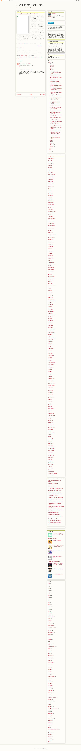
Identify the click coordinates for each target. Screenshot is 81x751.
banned (49, 618)
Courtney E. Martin (51, 221)
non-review (50, 685)
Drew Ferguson (50, 242)
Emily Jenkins (50, 256)
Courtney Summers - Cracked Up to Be (55, 490)
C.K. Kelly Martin (51, 204)
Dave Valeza (50, 230)
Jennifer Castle (50, 309)
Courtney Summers (51, 227)
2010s (20, 56)
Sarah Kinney (50, 438)
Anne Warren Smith (51, 174)
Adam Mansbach (51, 156)
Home (31, 94)
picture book (50, 692)
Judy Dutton (50, 336)
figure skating (50, 655)
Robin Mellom (50, 429)
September (52, 65)
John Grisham (50, 325)
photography (40, 56)
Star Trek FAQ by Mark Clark (55, 101)
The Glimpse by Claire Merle (55, 90)
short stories (50, 706)
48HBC (49, 604)
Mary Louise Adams (51, 383)
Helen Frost (50, 281)
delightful (27, 56)
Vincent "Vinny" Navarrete (52, 473)
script (49, 702)
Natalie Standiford (51, 408)
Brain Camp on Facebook (52, 486)
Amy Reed (50, 167)
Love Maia (50, 376)
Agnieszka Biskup (51, 158)
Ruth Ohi (49, 431)
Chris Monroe (50, 214)
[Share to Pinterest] (33, 55)
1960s (49, 588)
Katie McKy (50, 350)
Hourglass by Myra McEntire (55, 86)
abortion (49, 606)
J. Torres (49, 288)
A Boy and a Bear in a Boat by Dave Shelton (55, 110)
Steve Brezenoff (51, 455)
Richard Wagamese (51, 425)
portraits (49, 695)
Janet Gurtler (50, 297)
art (48, 611)
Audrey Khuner (50, 179)
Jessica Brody (50, 313)
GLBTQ (49, 660)
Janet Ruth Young (51, 299)
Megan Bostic (50, 387)
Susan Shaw (50, 459)
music (49, 678)
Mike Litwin (50, 399)
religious (49, 699)
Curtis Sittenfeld (51, 228)
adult (24, 56)
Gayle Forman (50, 265)
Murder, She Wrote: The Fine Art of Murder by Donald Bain (58, 546)
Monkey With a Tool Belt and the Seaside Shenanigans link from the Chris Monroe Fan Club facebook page (56, 510)
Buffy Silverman (51, 202)
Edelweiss (50, 644)
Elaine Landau (50, 246)
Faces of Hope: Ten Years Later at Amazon (55, 497)
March (51, 143)
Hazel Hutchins (50, 279)
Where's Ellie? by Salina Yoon (58, 574)
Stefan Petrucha (51, 450)
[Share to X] (31, 55)
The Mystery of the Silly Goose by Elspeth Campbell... (56, 122)
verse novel (50, 734)
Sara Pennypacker (51, 432)
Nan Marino (50, 404)
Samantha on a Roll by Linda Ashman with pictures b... (55, 133)
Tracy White (50, 466)
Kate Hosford (50, 339)
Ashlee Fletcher (51, 177)
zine (48, 741)
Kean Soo (49, 351)
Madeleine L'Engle (51, 378)
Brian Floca (50, 197)
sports (49, 711)
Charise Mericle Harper (52, 211)
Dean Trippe (50, 235)
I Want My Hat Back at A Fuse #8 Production (55, 501)
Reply (20, 66)
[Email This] (29, 55)
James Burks (50, 292)
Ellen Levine (50, 253)
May (51, 140)
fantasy (49, 651)
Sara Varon (50, 434)
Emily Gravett (50, 255)
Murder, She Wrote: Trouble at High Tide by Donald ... (55, 130)
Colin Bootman (50, 216)
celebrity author (50, 632)
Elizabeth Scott (50, 251)
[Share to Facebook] (32, 55)
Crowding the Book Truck (29, 4)
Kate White (50, 343)
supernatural (50, 713)
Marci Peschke (50, 380)
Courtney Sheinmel (51, 225)
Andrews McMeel (39, 45)
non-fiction (36, 56)
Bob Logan (50, 190)
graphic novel (50, 662)
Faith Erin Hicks (51, 258)
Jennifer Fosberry (51, 311)
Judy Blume (50, 334)
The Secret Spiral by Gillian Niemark (54, 522)
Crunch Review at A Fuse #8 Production (55, 493)
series (49, 704)
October (51, 63)
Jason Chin (50, 302)
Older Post (42, 94)
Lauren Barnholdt (51, 364)
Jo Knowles (50, 318)
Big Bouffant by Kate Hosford (53, 483)
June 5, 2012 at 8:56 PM (27, 63)
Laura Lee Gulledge (51, 362)
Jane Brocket (50, 295)
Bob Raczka (50, 191)
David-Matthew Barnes (52, 234)
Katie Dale (50, 346)
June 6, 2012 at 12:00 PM (28, 69)
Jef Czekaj (50, 306)
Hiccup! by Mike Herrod (57, 540)
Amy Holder (50, 165)
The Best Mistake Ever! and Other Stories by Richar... (56, 89)
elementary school (51, 646)
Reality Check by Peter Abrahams (54, 561)
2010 (50, 149)
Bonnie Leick (50, 193)
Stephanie (21, 63)
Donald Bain (50, 241)
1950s (49, 586)
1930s (49, 583)
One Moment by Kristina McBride (55, 77)
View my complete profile (52, 18)
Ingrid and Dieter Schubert (52, 285)
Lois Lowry (50, 374)
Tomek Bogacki (50, 464)
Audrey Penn (50, 181)
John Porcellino (50, 327)
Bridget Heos (50, 198)
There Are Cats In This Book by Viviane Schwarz (55, 83)
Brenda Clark (50, 195)
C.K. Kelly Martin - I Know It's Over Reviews (55, 488)
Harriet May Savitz (51, 278)
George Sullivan (51, 267)
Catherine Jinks (50, 207)
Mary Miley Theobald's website (25, 43)
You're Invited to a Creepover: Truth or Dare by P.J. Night (58, 564)
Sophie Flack (50, 445)
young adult (50, 739)
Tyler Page (50, 469)
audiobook (50, 613)
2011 (50, 148)
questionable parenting (52, 697)
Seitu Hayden (50, 439)
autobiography (50, 616)
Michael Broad (50, 394)
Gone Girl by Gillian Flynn (54, 123)
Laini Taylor (50, 357)
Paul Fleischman (51, 413)
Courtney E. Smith (51, 223)
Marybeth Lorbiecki (51, 385)
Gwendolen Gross (51, 272)
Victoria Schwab (51, 471)
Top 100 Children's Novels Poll (53, 729)
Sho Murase (50, 441)
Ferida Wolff (50, 260)
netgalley (32, 56)
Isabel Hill (49, 286)
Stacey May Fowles (51, 446)
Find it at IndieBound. (20, 47)
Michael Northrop (51, 395)
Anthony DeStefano (51, 176)
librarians (49, 669)
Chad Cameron (50, 209)
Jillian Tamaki (50, 316)
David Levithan (50, 232)
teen (43, 56)
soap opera (50, 709)
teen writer (50, 720)
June (51, 69)
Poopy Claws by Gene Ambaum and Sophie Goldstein (55, 119)
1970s (49, 590)
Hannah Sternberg (51, 276)
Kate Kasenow (50, 341)
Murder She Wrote (51, 676)
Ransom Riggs (50, 420)
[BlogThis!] (30, 55)
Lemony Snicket (51, 367)
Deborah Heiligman (51, 237)
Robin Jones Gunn (51, 427)
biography (50, 620)
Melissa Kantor (50, 392)
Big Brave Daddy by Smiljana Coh (56, 97)
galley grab (50, 658)
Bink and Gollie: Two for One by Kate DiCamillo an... (55, 108)
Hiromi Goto (50, 283)
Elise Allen (50, 248)
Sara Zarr (49, 436)
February (52, 144)
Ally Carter (50, 160)
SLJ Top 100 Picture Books (52, 708)
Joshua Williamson (51, 332)
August (51, 66)
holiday (49, 667)
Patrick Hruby (50, 411)
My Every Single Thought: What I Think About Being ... (55, 115)
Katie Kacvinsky (51, 348)
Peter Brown (50, 418)
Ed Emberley (50, 244)
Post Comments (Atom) (33, 97)
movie (49, 674)
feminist (49, 653)
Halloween (50, 664)
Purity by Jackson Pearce (54, 81)
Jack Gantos (50, 290)
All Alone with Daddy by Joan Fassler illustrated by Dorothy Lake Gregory (58, 534)
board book (50, 623)
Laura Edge (50, 360)
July (51, 68)
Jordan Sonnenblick (51, 329)
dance (49, 637)
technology (50, 715)
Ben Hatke (50, 184)
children (49, 634)
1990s (49, 593)
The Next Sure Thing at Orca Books (54, 520)
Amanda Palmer (51, 163)
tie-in (49, 727)
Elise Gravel (50, 249)
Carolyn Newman (51, 205)
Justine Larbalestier (51, 337)
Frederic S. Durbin (51, 262)
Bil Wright (49, 188)
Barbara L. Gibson (51, 183)
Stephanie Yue (50, 452)
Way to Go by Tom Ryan (54, 71)
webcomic (50, 736)
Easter (49, 641)
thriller (49, 725)
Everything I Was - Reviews (53, 495)
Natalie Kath (50, 406)
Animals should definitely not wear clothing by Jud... (56, 95)
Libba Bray (50, 369)
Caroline (54, 13)
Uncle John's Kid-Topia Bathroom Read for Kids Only (56, 135)
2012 (22, 56)
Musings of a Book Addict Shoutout (54, 514)
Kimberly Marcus (51, 353)
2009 (50, 151)
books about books (51, 627)
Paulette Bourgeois (51, 415)
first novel (49, 657)
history (30, 56)
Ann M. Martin (50, 172)
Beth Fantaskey (51, 186)
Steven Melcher (51, 457)
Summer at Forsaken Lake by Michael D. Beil (55, 105)
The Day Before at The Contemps (54, 518)
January (51, 146)
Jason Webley (50, 304)
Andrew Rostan (50, 170)
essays (49, 648)
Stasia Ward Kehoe (51, 448)
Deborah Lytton (50, 239)
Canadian (49, 630)
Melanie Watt (50, 390)
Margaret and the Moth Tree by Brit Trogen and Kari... (55, 75)
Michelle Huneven (51, 397)
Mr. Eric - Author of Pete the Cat (53, 512)
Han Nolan (50, 274)
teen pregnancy (51, 718)
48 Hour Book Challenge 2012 (55, 117)
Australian (50, 614)
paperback (50, 688)
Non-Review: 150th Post (52, 538)
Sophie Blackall (50, 443)
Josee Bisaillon (50, 330)
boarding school (51, 625)
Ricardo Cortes (50, 422)
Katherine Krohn (51, 344)
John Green (50, 323)
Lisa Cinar (50, 371)
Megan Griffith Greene (52, 388)
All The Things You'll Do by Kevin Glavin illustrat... (55, 126)
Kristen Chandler (51, 355)
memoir (49, 671)
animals (49, 609)
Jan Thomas (50, 293)
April (51, 141)
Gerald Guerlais (51, 269)
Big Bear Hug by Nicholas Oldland (56, 85)
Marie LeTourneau (51, 381)
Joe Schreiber (50, 320)
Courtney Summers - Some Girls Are (54, 492)
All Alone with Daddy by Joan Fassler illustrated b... (55, 99)
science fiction (50, 701)
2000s (49, 595)
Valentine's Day (50, 732)
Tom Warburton (50, 462)
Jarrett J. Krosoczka (51, 300)
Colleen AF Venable (51, 218)
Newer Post (19, 94)
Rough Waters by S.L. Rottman (58, 568)
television (49, 722)
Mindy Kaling (50, 401)
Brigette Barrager (51, 200)
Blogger (46, 748)
